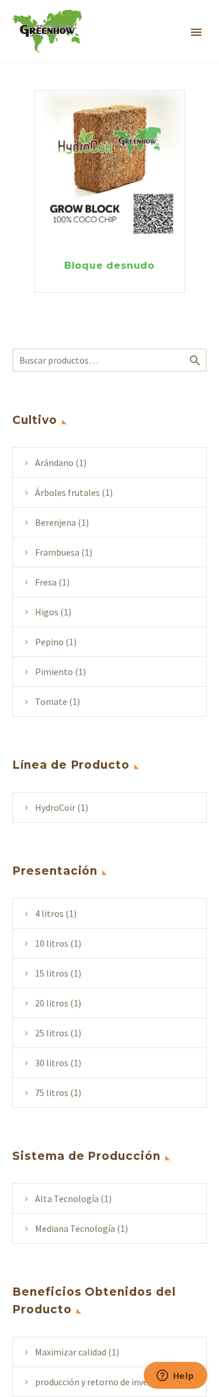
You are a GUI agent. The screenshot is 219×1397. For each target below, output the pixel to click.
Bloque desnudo (109, 265)
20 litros (51, 1003)
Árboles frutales (67, 492)
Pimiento (54, 671)
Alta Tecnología (67, 1198)
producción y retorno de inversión (101, 1382)
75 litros (51, 1092)
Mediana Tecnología (75, 1228)
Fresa (46, 582)
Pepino (49, 642)
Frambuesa (57, 552)
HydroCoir (55, 807)
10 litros (51, 943)
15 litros (51, 973)
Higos (46, 612)
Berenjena (55, 522)
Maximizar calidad (70, 1352)
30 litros (51, 1063)
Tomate (51, 701)
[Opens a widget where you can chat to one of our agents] (175, 1376)
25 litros (51, 1033)
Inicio (144, 48)
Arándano (54, 462)
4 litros (49, 913)
